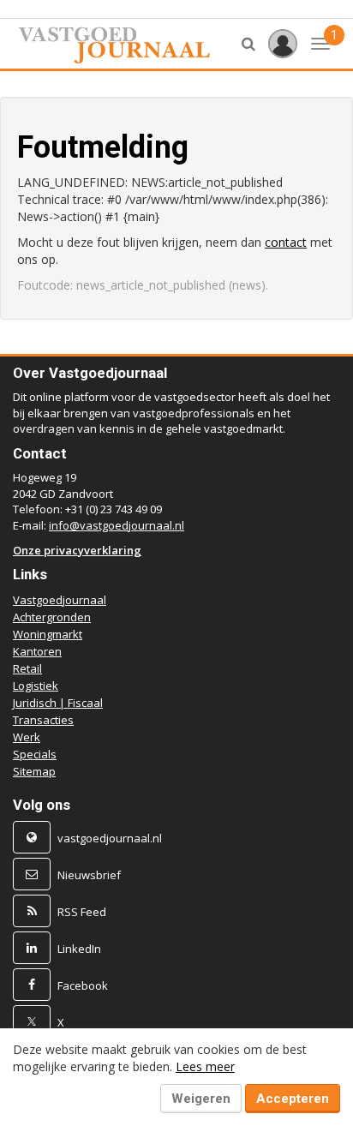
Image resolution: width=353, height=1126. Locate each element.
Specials (35, 754)
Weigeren (200, 1098)
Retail (27, 668)
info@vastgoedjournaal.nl (116, 525)
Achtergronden (52, 617)
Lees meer (205, 1066)
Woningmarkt (47, 634)
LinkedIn (79, 948)
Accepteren (292, 1098)
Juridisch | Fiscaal (58, 702)
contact (286, 242)
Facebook (82, 985)
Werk (26, 737)
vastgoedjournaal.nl (109, 838)
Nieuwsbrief (89, 875)
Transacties (43, 720)
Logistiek (35, 685)
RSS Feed (81, 911)
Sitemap (34, 771)
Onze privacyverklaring (77, 550)
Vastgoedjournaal (59, 600)
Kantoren (37, 651)
